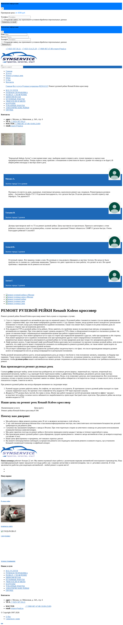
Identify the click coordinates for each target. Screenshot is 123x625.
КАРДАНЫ (10, 103)
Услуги (9, 73)
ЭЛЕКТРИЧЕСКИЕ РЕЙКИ (17, 108)
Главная (9, 71)
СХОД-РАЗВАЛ (5, 536)
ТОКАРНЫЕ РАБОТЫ (15, 105)
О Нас (8, 80)
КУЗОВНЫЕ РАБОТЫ (15, 99)
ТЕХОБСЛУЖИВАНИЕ (8, 561)
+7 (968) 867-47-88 (45, 49)
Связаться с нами (13, 619)
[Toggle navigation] (2, 65)
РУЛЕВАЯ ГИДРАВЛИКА (17, 92)
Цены (8, 78)
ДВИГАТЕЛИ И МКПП (15, 101)
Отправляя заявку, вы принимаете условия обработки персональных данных (35, 20)
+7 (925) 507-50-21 (17, 121)
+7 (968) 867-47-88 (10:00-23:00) (27, 124)
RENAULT (43, 86)
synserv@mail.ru (59, 49)
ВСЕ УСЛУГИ (12, 90)
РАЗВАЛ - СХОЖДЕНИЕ (16, 95)
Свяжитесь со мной (9, 22)
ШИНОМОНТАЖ (13, 97)
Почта (3, 37)
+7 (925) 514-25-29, (29, 49)
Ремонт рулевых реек (14, 76)
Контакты (10, 82)
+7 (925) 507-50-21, (13, 49)
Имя (2, 34)
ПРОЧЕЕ (9, 110)
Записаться (6, 44)
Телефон (4, 17)
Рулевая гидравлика (30, 86)
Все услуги (17, 86)
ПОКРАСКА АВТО (7, 526)
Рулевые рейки (5, 501)
